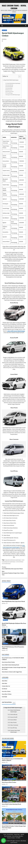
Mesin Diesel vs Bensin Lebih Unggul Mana (12, 671)
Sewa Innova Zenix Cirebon (8, 662)
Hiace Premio (9, 89)
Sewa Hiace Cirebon (6, 694)
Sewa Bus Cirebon (6, 691)
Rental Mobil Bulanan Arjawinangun (13, 83)
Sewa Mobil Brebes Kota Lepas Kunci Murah (13, 601)
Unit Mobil (4, 696)
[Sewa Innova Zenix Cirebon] (14, 772)
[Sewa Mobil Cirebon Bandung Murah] (14, 794)
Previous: (12, 568)
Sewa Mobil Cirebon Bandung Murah (10, 664)
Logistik (22, 834)
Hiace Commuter (10, 91)
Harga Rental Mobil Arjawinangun (11, 80)
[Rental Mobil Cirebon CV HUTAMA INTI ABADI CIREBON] (14, 749)
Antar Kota (4, 30)
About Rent (4, 680)
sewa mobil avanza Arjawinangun (16, 331)
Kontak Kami (10, 834)
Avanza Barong (13, 714)
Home (4, 834)
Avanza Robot (9, 88)
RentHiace (4, 39)
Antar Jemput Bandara (17, 836)
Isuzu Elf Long (9, 93)
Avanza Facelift (10, 86)
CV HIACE (18, 838)
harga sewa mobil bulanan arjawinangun (13, 560)
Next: (13, 573)
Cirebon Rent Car (6, 686)
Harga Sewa (17, 834)
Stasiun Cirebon (11, 838)
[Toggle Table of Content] (18, 76)
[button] (2, 25)
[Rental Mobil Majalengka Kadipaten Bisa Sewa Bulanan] (14, 613)
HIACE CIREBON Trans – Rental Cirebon (14, 7)
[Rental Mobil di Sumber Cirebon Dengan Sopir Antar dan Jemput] (14, 816)
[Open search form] (25, 25)
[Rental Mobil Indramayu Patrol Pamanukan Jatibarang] (14, 637)
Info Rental (4, 688)
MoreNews (23, 841)
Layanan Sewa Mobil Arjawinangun (13, 94)
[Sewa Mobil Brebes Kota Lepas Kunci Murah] (14, 592)
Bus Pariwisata (7, 836)
